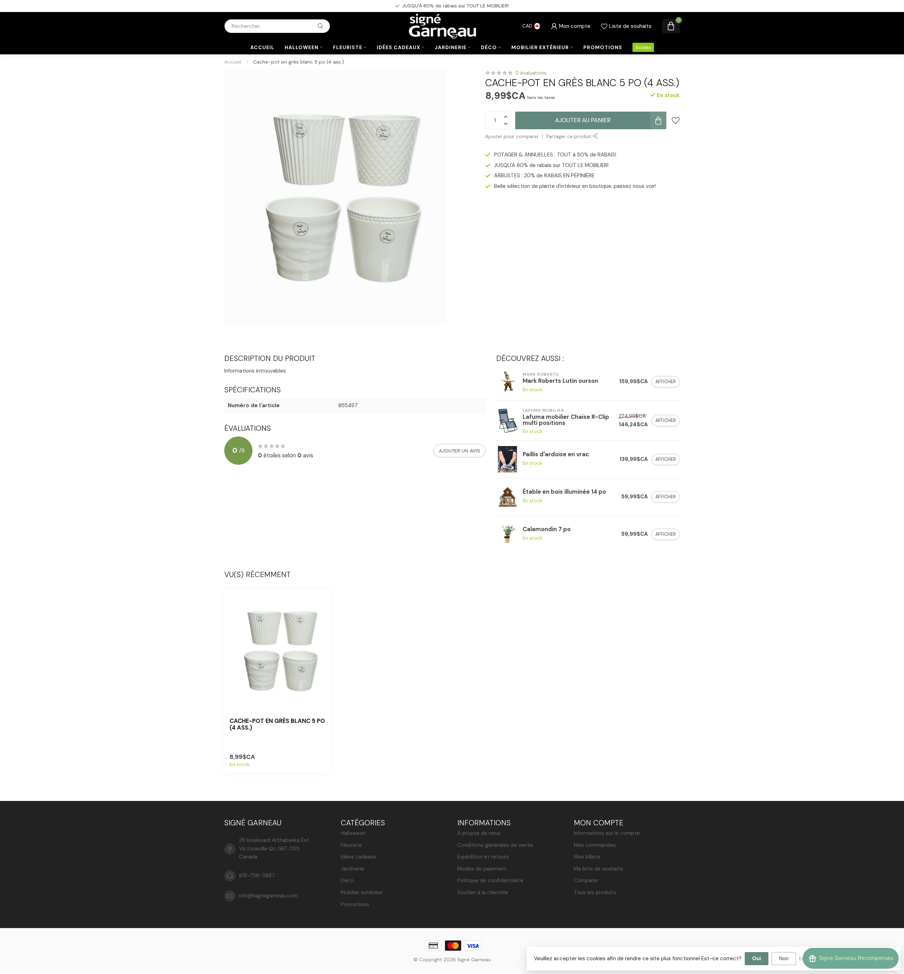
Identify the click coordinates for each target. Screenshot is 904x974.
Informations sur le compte (607, 833)
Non (784, 958)
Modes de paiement (481, 868)
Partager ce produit (569, 136)
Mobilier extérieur (540, 47)
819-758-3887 (257, 875)
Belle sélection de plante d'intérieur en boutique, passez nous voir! (575, 186)
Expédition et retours (483, 856)
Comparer (586, 880)
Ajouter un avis (459, 450)
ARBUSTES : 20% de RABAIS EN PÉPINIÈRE (456, 5)
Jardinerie (450, 47)
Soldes (643, 47)
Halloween (302, 47)
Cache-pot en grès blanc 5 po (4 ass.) (298, 62)
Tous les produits (595, 892)
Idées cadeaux (398, 47)
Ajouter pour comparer (512, 136)
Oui (756, 958)
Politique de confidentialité (490, 880)
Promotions (602, 47)
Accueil (262, 47)
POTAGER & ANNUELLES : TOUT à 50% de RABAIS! (555, 154)
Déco (489, 47)
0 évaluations (531, 73)
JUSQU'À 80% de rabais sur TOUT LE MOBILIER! (551, 165)
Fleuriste (347, 47)
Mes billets (587, 856)
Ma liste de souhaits (598, 868)
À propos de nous (478, 833)
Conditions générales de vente (495, 845)
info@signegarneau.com (268, 895)
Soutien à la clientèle (482, 892)
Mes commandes (595, 845)
